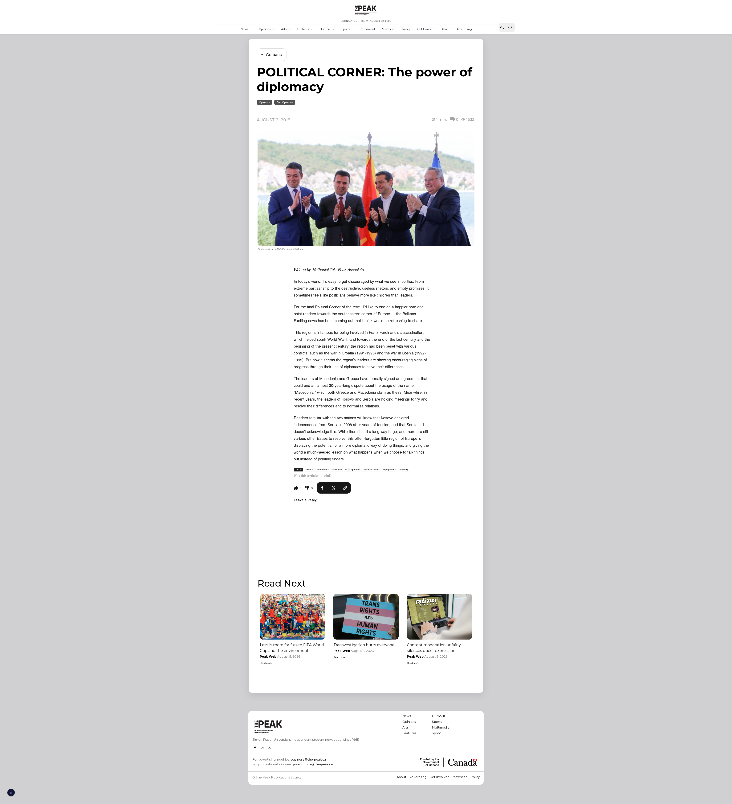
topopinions (389, 469)
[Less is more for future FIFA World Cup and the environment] (292, 616)
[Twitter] (334, 488)
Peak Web (268, 656)
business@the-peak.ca (308, 759)
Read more (266, 663)
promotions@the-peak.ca (313, 764)
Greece (309, 469)
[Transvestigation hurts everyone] (366, 616)
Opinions (264, 102)
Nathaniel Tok (339, 469)
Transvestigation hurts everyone (363, 645)
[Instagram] (262, 747)
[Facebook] (322, 488)
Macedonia (323, 469)
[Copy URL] (345, 488)
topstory (404, 469)
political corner (372, 469)
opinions (355, 469)
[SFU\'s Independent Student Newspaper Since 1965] (307, 726)
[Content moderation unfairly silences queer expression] (439, 616)
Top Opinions (284, 102)
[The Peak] (366, 10)
